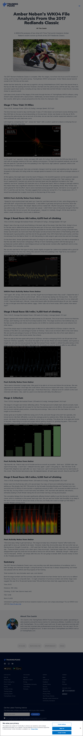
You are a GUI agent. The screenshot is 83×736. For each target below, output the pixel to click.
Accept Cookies (62, 732)
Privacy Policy (34, 729)
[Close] (80, 728)
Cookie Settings (62, 724)
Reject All (62, 728)
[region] (41, 728)
